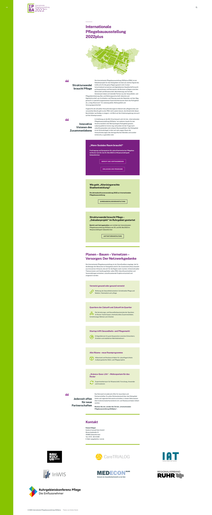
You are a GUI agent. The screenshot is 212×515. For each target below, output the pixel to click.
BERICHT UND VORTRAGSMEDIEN (113, 161)
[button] (6, 257)
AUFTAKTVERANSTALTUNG (113, 236)
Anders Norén (74, 510)
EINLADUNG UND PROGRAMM (113, 169)
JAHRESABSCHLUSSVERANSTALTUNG (112, 201)
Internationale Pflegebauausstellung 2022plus (47, 510)
